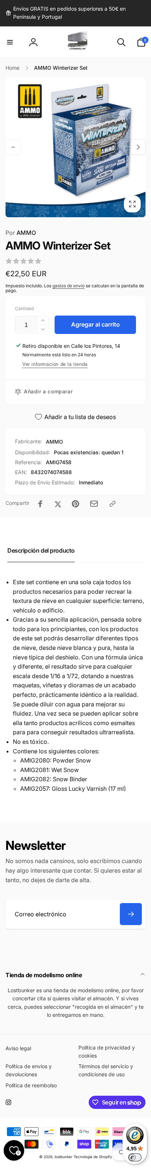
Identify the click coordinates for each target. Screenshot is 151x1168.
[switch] (134, 1157)
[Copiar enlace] (112, 503)
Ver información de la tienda (55, 364)
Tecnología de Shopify (93, 1156)
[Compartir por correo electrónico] (94, 503)
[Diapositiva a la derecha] (138, 147)
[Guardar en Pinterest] (75, 503)
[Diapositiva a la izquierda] (13, 147)
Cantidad (24, 308)
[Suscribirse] (131, 914)
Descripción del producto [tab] (41, 550)
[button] (10, 42)
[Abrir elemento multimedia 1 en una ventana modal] (75, 147)
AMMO (20, 232)
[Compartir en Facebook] (40, 503)
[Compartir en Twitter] (58, 503)
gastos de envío (68, 285)
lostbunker (64, 1156)
